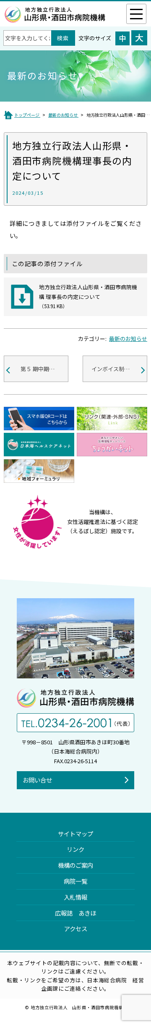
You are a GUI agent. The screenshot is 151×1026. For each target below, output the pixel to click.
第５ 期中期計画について (44, 369)
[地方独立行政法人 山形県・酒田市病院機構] (55, 18)
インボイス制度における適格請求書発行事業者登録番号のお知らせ (119, 369)
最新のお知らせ (128, 339)
